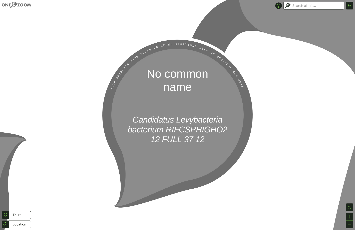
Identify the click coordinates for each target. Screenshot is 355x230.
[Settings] (349, 5)
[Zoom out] (349, 224)
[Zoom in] (349, 217)
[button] (5, 215)
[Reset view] (349, 207)
